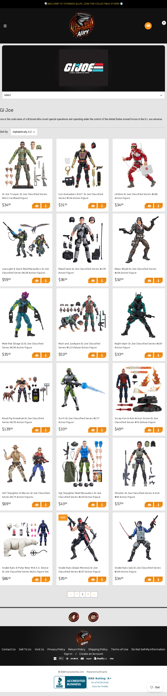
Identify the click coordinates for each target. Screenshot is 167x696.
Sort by (4, 131)
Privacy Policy (56, 649)
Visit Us (39, 649)
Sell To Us (25, 649)
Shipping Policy (98, 649)
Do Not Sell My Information (148, 649)
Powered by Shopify (97, 672)
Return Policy (76, 649)
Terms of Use (119, 649)
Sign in (68, 654)
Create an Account (91, 654)
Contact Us (9, 649)
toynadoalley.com (75, 672)
